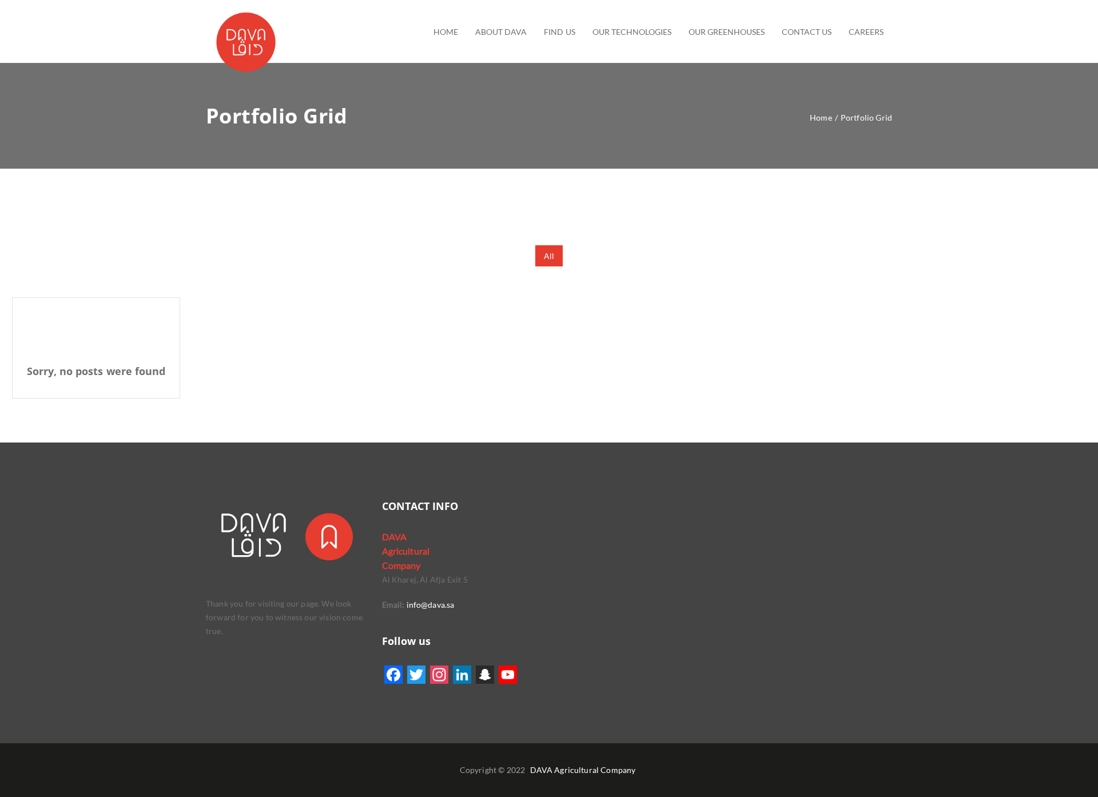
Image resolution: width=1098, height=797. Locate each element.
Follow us (406, 641)
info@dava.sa (429, 604)
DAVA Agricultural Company (583, 770)
